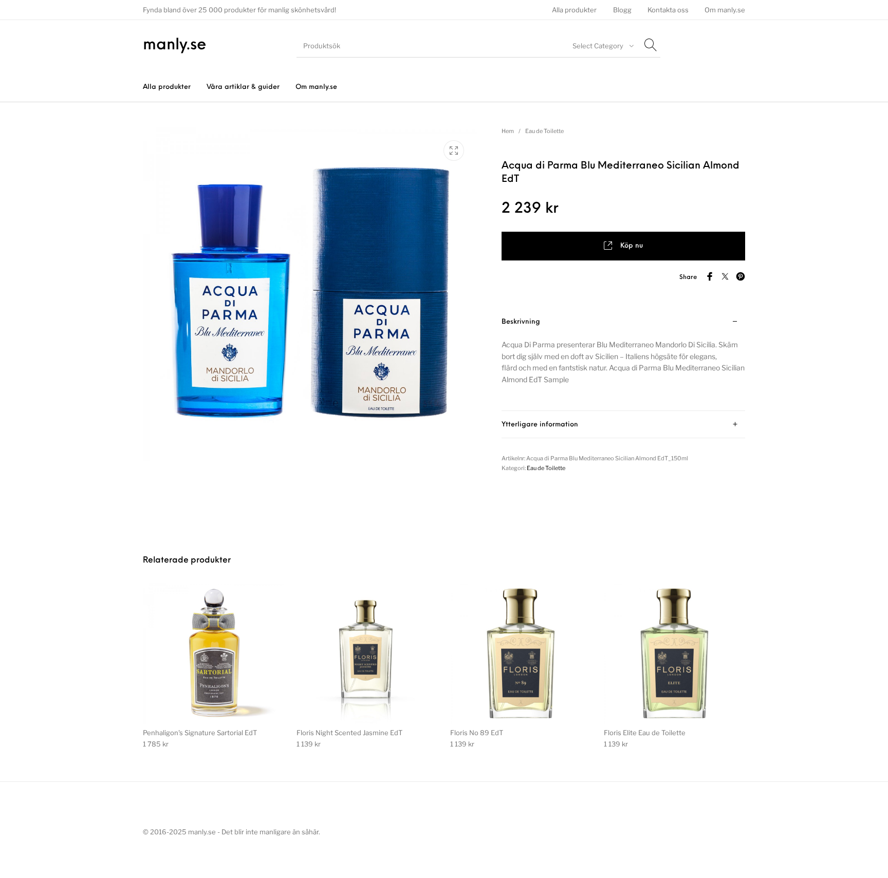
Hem (508, 131)
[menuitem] (574, 10)
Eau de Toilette (544, 131)
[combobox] (601, 46)
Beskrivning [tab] (521, 322)
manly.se (175, 45)
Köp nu (631, 245)
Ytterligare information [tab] (540, 424)
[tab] (623, 359)
